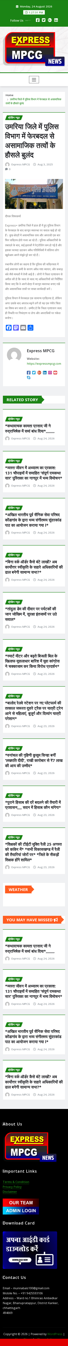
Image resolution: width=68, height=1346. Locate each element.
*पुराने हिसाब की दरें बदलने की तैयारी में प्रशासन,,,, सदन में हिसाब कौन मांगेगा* (33, 804)
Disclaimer (10, 1192)
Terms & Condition (16, 1182)
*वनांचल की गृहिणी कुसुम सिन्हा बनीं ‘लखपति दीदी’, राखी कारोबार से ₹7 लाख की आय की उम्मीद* (34, 760)
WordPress (54, 1334)
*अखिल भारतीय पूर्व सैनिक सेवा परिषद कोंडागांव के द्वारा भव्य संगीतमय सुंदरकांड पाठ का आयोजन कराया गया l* (33, 520)
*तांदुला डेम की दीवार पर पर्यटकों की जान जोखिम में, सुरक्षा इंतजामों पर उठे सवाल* (31, 614)
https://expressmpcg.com (44, 364)
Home (9, 95)
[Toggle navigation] (34, 79)
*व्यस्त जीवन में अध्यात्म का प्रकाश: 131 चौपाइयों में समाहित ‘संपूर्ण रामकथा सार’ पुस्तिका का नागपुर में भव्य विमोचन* (33, 473)
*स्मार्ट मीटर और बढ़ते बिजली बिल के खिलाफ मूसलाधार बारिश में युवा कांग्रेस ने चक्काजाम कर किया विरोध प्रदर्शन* (32, 661)
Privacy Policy (12, 1187)
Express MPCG (20, 164)
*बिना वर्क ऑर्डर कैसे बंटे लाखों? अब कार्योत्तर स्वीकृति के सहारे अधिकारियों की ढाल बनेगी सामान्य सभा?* (34, 567)
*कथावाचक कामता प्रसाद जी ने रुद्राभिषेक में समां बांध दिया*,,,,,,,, (30, 428)
